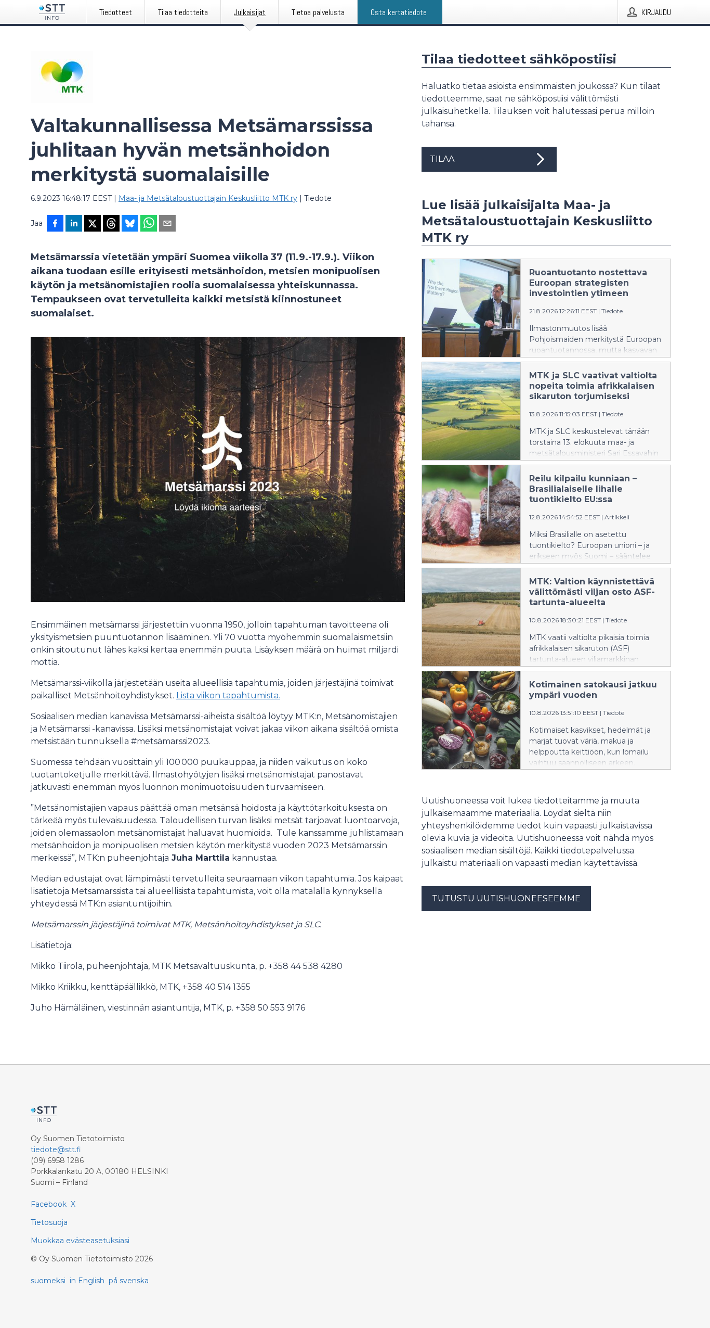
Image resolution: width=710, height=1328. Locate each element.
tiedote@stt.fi (56, 1149)
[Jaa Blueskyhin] (130, 224)
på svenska (129, 1280)
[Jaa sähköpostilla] (167, 224)
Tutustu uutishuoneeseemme (506, 898)
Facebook (49, 1204)
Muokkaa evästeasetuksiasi (80, 1240)
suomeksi (48, 1280)
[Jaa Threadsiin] (111, 224)
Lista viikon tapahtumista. (228, 695)
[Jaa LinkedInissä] (73, 224)
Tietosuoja (49, 1222)
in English (87, 1280)
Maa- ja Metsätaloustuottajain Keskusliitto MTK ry (208, 198)
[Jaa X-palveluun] (92, 224)
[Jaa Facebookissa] (55, 224)
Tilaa (442, 159)
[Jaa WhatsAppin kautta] (148, 224)
